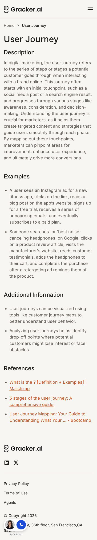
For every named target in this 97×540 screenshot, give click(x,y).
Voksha (17, 534)
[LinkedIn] (6, 462)
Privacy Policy (16, 483)
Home (9, 25)
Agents (10, 502)
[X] (16, 462)
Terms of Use (16, 493)
